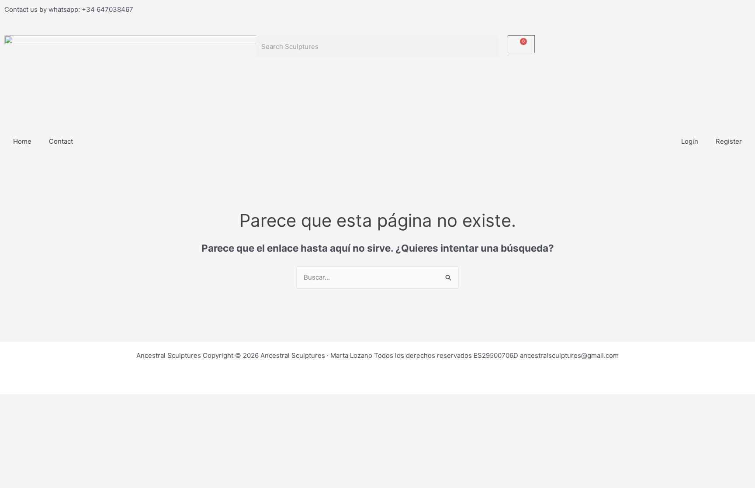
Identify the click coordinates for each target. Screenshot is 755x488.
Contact (61, 141)
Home (22, 141)
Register (729, 141)
